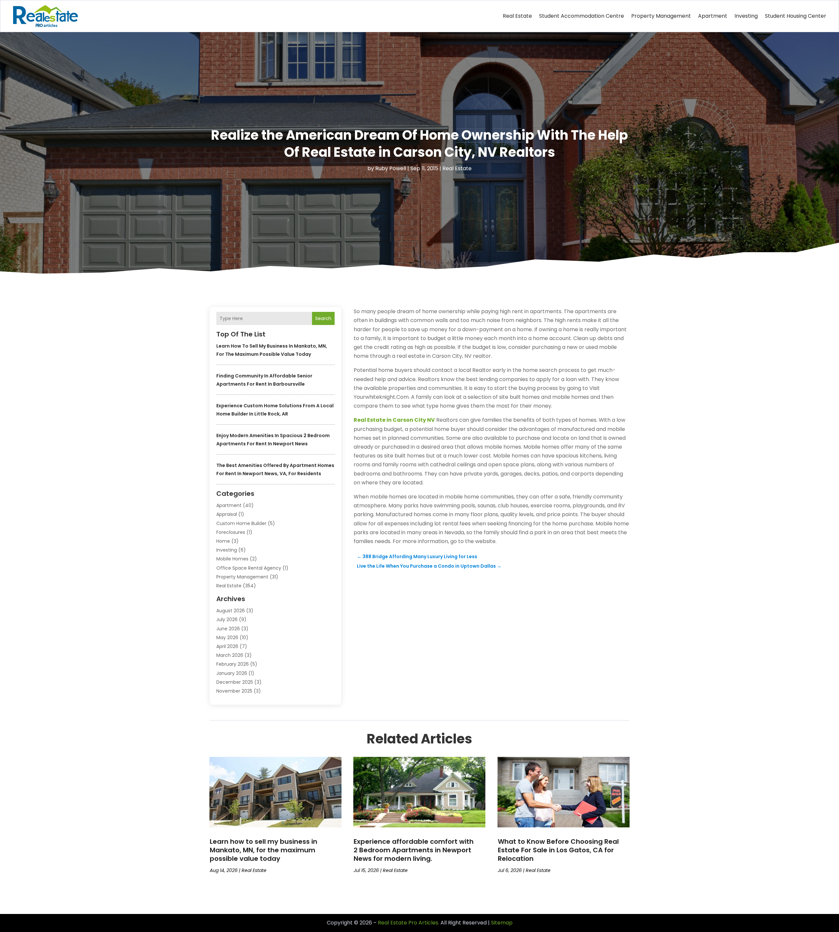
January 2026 (231, 673)
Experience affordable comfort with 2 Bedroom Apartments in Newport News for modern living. (414, 850)
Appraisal (226, 514)
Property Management (661, 16)
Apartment (712, 16)
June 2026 (228, 628)
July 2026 (227, 619)
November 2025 (234, 691)
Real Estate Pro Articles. (408, 922)
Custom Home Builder (241, 523)
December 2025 (234, 682)
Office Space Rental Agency (248, 568)
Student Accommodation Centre (581, 16)
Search (323, 318)
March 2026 (229, 655)
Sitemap (502, 922)
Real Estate (517, 16)
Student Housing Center (795, 16)
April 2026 (227, 646)
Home (223, 541)
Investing (746, 16)
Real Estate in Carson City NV (394, 420)
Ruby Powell (390, 168)
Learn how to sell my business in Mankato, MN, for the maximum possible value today (263, 850)
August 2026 (230, 610)
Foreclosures (230, 532)
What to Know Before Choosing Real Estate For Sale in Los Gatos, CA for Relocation (558, 850)
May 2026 (227, 637)
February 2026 (232, 664)
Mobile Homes (232, 559)
